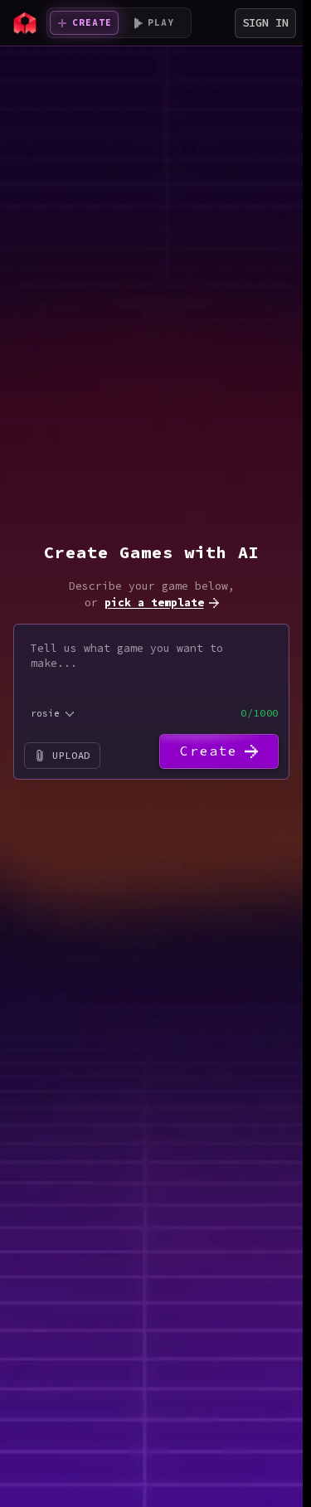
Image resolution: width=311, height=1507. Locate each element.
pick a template (154, 603)
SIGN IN (265, 22)
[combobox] (53, 713)
